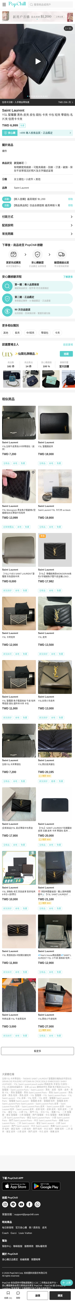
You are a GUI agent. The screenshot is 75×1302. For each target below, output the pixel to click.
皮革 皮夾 (51, 1109)
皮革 (54, 1090)
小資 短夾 (26, 1129)
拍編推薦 (24, 1259)
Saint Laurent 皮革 (55, 1106)
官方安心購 (21, 1227)
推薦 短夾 (59, 1129)
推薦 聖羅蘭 (64, 1115)
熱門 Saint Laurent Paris (20, 1120)
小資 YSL (23, 1112)
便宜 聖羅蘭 (11, 1115)
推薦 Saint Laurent (59, 1126)
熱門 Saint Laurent (20, 1126)
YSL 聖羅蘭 (35, 1095)
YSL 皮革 (21, 1098)
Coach (5, 1233)
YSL (68, 1087)
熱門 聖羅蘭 (37, 1115)
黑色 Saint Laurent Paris (35, 1092)
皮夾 (66, 1090)
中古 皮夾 (43, 1131)
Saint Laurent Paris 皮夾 (33, 1106)
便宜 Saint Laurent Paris (38, 1118)
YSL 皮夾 (43, 1098)
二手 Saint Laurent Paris (13, 1118)
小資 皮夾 (21, 1131)
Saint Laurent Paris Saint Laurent (17, 1104)
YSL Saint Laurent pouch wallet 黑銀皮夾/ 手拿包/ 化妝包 (40, 1084)
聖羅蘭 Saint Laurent (19, 1101)
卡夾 (57, 332)
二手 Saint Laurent (25, 1123)
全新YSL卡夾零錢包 (11, 1079)
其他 (38, 179)
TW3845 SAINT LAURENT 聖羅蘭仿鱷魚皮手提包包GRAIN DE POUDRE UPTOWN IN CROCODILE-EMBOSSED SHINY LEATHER (37, 1082)
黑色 (48, 1090)
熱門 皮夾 (32, 1131)
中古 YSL (45, 1112)
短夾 (60, 1090)
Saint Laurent (21, 187)
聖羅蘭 (5, 1090)
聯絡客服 (17, 1246)
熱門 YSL (34, 1112)
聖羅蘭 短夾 (49, 1101)
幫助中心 (6, 1246)
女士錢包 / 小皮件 (23, 179)
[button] (11, 364)
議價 (37, 1295)
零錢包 (44, 332)
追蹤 (66, 353)
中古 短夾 (48, 1129)
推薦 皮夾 (54, 1131)
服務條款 (28, 1246)
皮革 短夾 (40, 1109)
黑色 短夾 (12, 1095)
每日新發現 (7, 1227)
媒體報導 (35, 1259)
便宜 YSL (12, 1112)
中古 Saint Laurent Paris (45, 1120)
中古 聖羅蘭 (51, 1115)
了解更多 (68, 276)
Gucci (14, 1233)
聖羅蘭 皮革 (36, 1101)
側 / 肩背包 (34, 1227)
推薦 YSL (55, 1112)
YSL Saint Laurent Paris (54, 1095)
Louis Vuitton (25, 1233)
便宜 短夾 (15, 1129)
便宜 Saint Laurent (45, 1123)
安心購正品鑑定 (10, 1259)
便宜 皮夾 (10, 1131)
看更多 (37, 1051)
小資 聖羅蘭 (24, 1115)
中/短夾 (30, 332)
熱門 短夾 (37, 1129)
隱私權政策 (41, 1246)
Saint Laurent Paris (19, 1090)
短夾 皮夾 (62, 1109)
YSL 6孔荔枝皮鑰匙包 (12, 1087)
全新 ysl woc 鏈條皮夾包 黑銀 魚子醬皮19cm (45, 1087)
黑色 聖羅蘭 (16, 1092)
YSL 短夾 (32, 1098)
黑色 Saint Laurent (57, 1092)
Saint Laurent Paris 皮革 (47, 1104)
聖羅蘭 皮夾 (62, 1101)
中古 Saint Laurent (39, 1126)
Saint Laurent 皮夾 (25, 1109)
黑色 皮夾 (23, 1095)
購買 (60, 1295)
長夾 (17, 332)
